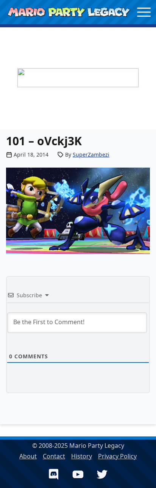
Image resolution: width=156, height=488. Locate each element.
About (28, 456)
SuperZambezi (91, 154)
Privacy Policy (117, 456)
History (81, 456)
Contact (54, 456)
